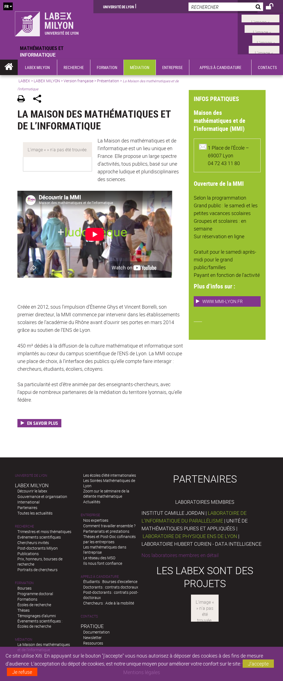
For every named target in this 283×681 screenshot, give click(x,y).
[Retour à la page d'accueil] (46, 22)
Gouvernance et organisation (42, 496)
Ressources (93, 643)
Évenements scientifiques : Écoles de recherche (39, 623)
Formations (27, 599)
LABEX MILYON (47, 80)
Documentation (96, 632)
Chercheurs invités (33, 542)
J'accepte (258, 663)
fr (6, 6)
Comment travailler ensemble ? (109, 525)
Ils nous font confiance (102, 563)
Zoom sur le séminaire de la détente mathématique (106, 493)
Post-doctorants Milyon (37, 548)
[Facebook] (260, 18)
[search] (225, 6)
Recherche (24, 526)
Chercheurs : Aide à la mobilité (108, 603)
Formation (24, 583)
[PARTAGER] (39, 99)
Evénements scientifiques (39, 537)
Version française (78, 80)
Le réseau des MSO (99, 557)
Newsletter (92, 637)
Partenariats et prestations (106, 531)
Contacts (89, 616)
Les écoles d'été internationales (109, 475)
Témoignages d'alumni (36, 615)
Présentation (108, 80)
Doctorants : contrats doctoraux (110, 587)
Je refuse (22, 672)
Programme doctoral (35, 593)
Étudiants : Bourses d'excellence (110, 581)
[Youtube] (262, 28)
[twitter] (264, 49)
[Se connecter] (273, 7)
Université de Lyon (118, 6)
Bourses (24, 588)
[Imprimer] (23, 99)
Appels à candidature (100, 576)
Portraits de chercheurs (37, 569)
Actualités (91, 501)
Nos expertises (95, 520)
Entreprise (90, 515)
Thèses (23, 610)
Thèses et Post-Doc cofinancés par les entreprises (109, 539)
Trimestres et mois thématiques (44, 531)
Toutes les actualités (35, 513)
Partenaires (27, 507)
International (28, 502)
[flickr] (265, 38)
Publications (28, 553)
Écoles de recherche (34, 604)
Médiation (23, 639)
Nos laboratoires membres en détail (180, 555)
